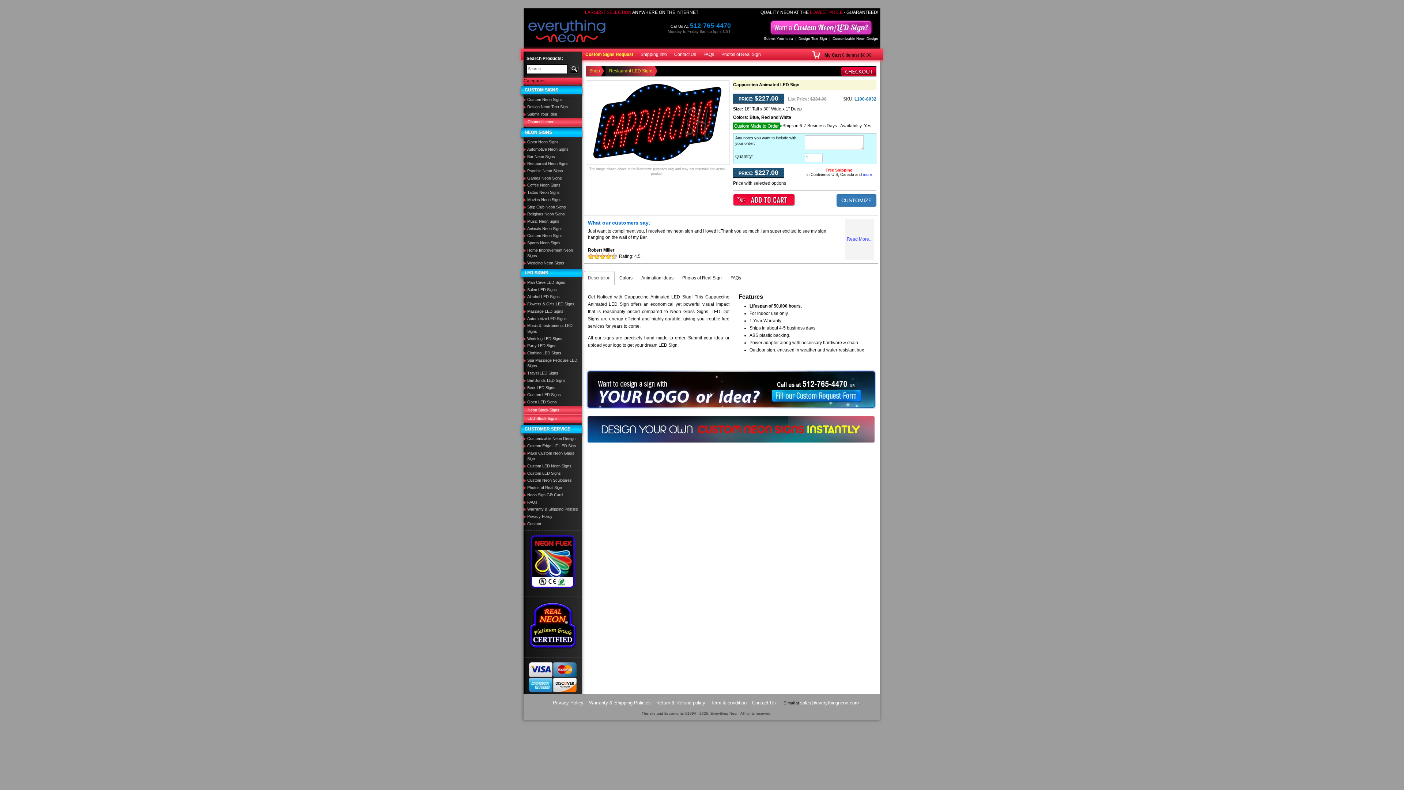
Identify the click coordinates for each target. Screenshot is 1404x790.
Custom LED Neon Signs (549, 466)
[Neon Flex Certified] (553, 561)
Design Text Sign (813, 39)
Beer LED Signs (541, 387)
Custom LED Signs (544, 394)
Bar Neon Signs (541, 156)
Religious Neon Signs (546, 214)
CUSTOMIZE (856, 200)
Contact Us (685, 54)
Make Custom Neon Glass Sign (550, 456)
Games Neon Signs (544, 178)
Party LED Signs (541, 345)
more (867, 174)
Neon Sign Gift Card (545, 495)
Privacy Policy (539, 516)
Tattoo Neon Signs (543, 192)
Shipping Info (654, 54)
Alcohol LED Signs (543, 296)
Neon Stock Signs (543, 410)
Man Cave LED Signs (546, 282)
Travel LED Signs (542, 373)
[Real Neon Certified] (553, 625)
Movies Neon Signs (544, 200)
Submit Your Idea (778, 39)
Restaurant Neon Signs (548, 163)
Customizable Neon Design (855, 39)
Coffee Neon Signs (544, 185)
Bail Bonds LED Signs (546, 380)
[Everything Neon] (567, 31)
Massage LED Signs (545, 311)
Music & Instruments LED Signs (550, 328)
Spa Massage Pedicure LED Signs (552, 363)
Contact (534, 524)
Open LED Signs (542, 402)
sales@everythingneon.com (829, 703)
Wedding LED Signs (544, 338)
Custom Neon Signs (545, 99)
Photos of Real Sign (741, 54)
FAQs (708, 54)
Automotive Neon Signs (548, 149)
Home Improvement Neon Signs (550, 253)
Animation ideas (657, 278)
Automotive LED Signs (547, 318)
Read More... (859, 239)
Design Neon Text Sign (547, 107)
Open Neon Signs (543, 142)
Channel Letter (541, 122)
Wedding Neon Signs (545, 263)
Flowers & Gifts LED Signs (550, 304)
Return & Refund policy (680, 703)
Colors (626, 278)
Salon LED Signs (542, 289)
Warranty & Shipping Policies (552, 509)
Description (599, 278)
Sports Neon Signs (544, 243)
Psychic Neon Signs (545, 171)
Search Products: (544, 58)
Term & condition (729, 703)
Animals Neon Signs (545, 228)
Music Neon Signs (543, 221)
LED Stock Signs (543, 418)
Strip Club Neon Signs (546, 207)
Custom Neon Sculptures (549, 480)
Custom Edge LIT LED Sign (551, 446)
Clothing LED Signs (544, 353)
